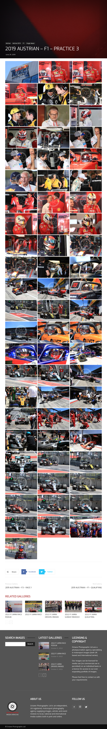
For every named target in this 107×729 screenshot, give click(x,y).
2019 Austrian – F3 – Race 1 (18, 587)
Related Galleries (17, 596)
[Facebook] (74, 707)
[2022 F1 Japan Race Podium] (13, 606)
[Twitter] (86, 707)
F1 (23, 43)
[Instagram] (80, 707)
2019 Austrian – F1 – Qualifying (86, 587)
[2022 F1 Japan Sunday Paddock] (73, 606)
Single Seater (30, 43)
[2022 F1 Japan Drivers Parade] (53, 606)
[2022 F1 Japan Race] (33, 606)
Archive (8, 43)
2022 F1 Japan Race (33, 614)
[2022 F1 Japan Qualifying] (93, 606)
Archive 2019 (17, 43)
